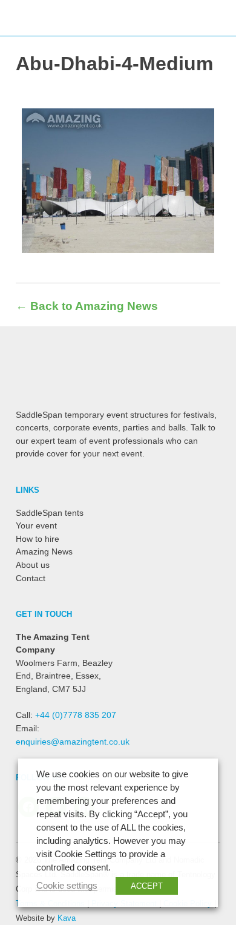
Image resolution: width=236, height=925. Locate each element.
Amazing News (44, 551)
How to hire (37, 539)
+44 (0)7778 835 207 (75, 715)
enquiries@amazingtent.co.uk (72, 741)
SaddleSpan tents (50, 513)
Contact (30, 578)
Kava (66, 918)
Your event (36, 525)
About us (33, 565)
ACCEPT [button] (147, 885)
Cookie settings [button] (66, 885)
